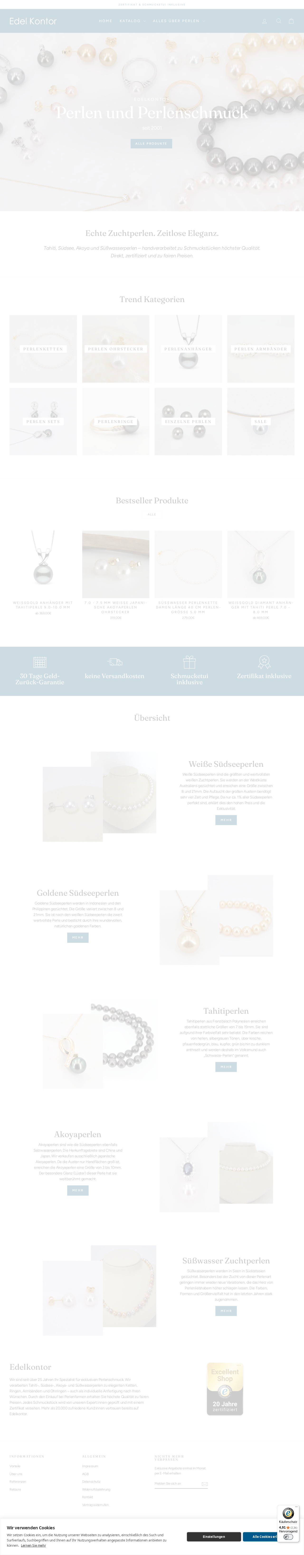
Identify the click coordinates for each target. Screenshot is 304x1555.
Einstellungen (214, 1537)
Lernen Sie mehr (33, 1545)
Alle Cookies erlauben (270, 1537)
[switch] (288, 1537)
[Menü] (296, 1508)
